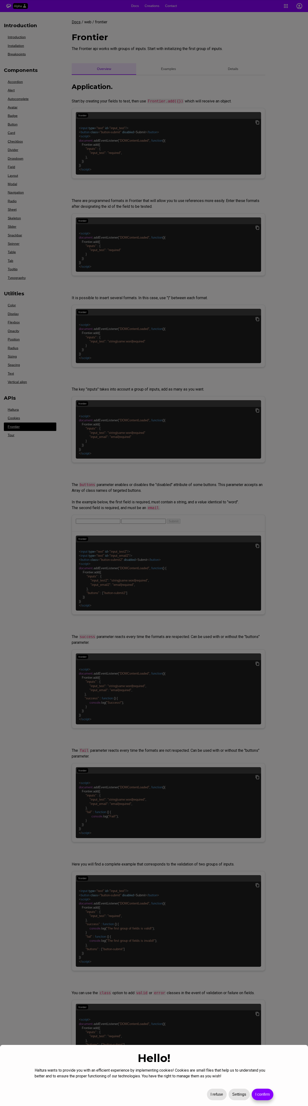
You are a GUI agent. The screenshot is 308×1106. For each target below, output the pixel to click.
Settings (239, 1094)
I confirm (262, 1094)
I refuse (217, 1094)
